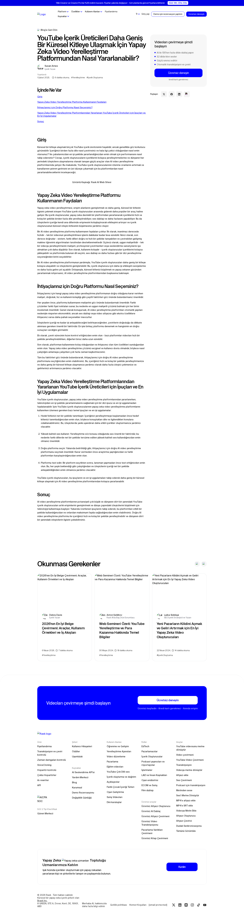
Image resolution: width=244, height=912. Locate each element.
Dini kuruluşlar (114, 802)
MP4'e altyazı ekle (186, 800)
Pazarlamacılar (149, 751)
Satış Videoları (114, 797)
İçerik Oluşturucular (152, 756)
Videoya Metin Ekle (186, 810)
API (39, 785)
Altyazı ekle (182, 775)
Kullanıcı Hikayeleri (82, 746)
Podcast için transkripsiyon (190, 785)
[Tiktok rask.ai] (199, 905)
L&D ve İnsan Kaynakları (154, 775)
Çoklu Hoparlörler (46, 775)
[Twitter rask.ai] (174, 905)
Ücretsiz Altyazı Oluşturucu (155, 806)
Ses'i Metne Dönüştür (187, 795)
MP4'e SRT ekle (184, 805)
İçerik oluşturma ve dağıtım (121, 777)
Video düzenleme (116, 756)
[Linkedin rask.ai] (180, 905)
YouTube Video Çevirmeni (190, 760)
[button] (63, 11)
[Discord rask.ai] (186, 905)
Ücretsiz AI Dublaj (150, 811)
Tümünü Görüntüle (186, 831)
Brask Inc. (42, 900)
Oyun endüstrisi (149, 780)
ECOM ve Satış (149, 785)
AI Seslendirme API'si (83, 772)
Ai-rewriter (43, 780)
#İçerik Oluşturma (95, 77)
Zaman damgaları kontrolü (51, 760)
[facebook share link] (172, 94)
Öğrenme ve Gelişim (118, 746)
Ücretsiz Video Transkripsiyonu (149, 823)
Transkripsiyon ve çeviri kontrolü (50, 753)
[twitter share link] (164, 94)
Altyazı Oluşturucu (186, 815)
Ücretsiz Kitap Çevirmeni (154, 838)
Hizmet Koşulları (137, 905)
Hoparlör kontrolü (46, 770)
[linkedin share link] (179, 94)
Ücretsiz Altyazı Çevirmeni (155, 816)
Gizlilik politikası (118, 905)
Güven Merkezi (45, 813)
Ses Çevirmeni (184, 780)
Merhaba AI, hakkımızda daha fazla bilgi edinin (94, 904)
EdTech (145, 746)
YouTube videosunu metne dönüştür (190, 748)
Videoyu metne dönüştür (189, 770)
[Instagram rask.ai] (192, 905)
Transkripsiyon (184, 765)
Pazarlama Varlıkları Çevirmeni (152, 831)
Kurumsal (77, 787)
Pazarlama (112, 761)
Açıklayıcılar (113, 782)
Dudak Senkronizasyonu (189, 826)
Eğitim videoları (115, 766)
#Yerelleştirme (78, 77)
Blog (74, 782)
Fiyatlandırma (111, 11)
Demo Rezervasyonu (83, 792)
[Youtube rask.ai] (205, 905)
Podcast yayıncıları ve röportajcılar (153, 763)
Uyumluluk (77, 756)
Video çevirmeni (185, 755)
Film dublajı (147, 790)
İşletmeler (146, 770)
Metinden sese (184, 790)
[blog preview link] (64, 617)
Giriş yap (145, 14)
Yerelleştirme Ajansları (119, 751)
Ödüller (76, 751)
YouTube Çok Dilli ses (118, 771)
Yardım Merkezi (80, 777)
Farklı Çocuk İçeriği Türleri (120, 787)
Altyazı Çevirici (184, 821)
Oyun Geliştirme (115, 792)
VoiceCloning (44, 765)
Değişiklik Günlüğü (82, 797)
